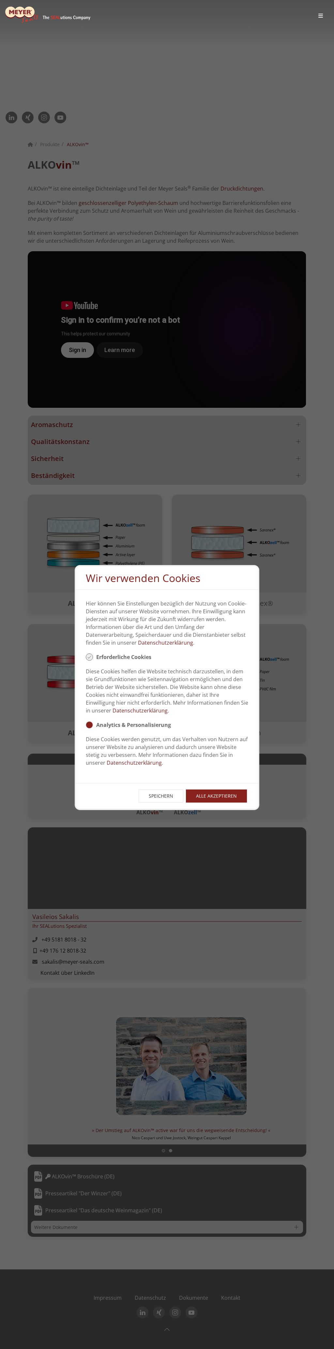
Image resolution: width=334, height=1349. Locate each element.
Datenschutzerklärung (165, 642)
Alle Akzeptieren (216, 796)
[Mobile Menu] (320, 15)
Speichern (161, 796)
